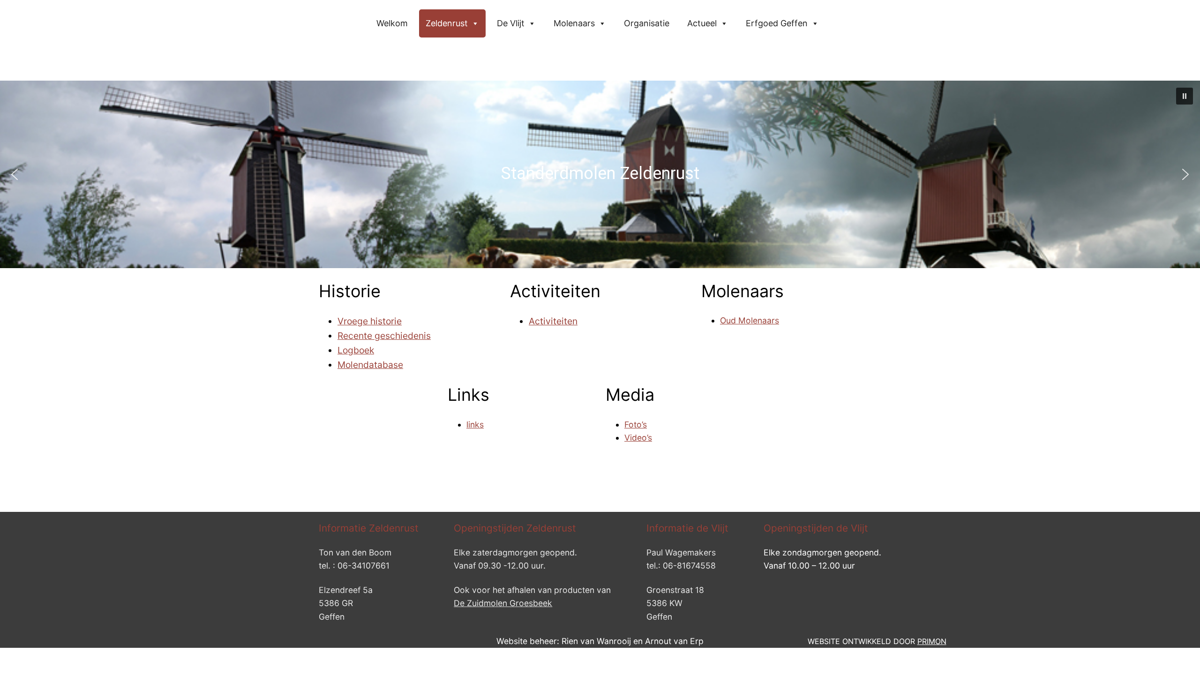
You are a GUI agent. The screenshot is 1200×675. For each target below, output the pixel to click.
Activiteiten (553, 321)
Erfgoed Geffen (777, 23)
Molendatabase (370, 364)
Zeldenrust (447, 23)
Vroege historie (370, 321)
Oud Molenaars (749, 320)
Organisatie (646, 23)
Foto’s (635, 424)
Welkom (392, 23)
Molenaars (574, 23)
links (475, 424)
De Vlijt (511, 23)
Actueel (702, 23)
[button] (1184, 96)
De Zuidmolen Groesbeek (503, 603)
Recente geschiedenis (384, 335)
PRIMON (931, 641)
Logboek (356, 350)
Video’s (638, 437)
